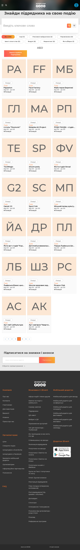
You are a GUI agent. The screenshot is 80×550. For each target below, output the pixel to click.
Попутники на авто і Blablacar (36, 466)
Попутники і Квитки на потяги (38, 454)
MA (39, 108)
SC (39, 187)
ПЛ (64, 227)
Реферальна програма (37, 521)
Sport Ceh (33, 206)
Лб (14, 266)
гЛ (14, 108)
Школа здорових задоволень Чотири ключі (39, 285)
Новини (6, 417)
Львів (6, 86)
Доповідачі (33, 498)
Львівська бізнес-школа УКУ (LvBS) (14, 285)
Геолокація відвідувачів (38, 444)
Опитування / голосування (39, 507)
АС (14, 306)
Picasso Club (59, 285)
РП (64, 108)
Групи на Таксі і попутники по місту (39, 472)
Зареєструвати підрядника (15, 54)
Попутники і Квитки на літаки (38, 460)
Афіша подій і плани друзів (39, 397)
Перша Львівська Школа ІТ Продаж (64, 246)
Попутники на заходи (37, 449)
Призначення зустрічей (38, 424)
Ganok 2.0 (8, 206)
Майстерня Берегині (63, 88)
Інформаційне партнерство (13, 469)
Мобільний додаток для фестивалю (62, 414)
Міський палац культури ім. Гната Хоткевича (64, 206)
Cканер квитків (35, 407)
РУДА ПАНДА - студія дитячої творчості (64, 127)
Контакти (6, 401)
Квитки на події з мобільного (35, 402)
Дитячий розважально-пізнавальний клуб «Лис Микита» (39, 246)
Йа (14, 227)
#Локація (7, 92)
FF (39, 69)
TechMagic (8, 167)
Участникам (7, 405)
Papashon (8, 88)
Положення (7, 473)
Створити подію (9, 446)
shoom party (34, 167)
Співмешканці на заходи (38, 440)
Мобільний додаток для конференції (62, 402)
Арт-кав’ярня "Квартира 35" (39, 325)
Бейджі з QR (34, 419)
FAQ (5, 486)
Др (39, 227)
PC (64, 266)
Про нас (6, 397)
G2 (14, 187)
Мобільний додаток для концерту (62, 408)
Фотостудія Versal (62, 167)
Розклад (32, 517)
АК (39, 306)
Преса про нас (8, 421)
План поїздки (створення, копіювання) (39, 487)
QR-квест (32, 415)
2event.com (24, 547)
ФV (64, 148)
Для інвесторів (8, 409)
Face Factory (34, 88)
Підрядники (33, 411)
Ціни (4, 442)
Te (14, 148)
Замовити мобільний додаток (11, 459)
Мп (64, 187)
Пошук (69, 26)
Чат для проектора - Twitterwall (36, 429)
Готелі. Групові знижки (37, 478)
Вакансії (6, 413)
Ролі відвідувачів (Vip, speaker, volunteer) (37, 493)
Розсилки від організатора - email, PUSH (40, 512)
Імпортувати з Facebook (12, 454)
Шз (39, 266)
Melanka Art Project (37, 127)
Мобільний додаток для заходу (65, 397)
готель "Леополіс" (12, 127)
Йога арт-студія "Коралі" (14, 246)
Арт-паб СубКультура (13, 325)
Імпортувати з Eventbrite (12, 450)
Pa (14, 69)
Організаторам (8, 464)
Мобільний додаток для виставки (62, 420)
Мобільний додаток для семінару (62, 427)
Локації (7, 83)
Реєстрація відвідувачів (38, 482)
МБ (64, 69)
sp (39, 148)
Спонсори (32, 503)
